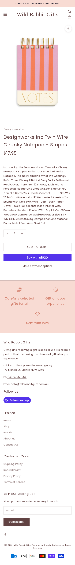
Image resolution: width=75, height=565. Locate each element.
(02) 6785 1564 (17, 377)
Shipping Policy (12, 464)
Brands (7, 432)
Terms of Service (14, 482)
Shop (6, 426)
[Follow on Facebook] (5, 535)
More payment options (37, 266)
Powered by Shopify (41, 545)
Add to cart (37, 247)
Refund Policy (12, 470)
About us (9, 438)
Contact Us (10, 444)
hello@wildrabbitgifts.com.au (29, 384)
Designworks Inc (16, 129)
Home (7, 420)
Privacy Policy (12, 476)
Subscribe (17, 522)
